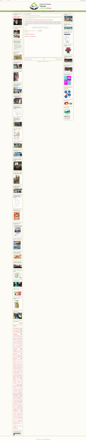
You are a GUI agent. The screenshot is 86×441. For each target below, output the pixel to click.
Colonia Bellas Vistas (18, 346)
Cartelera (15, 342)
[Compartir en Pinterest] (41, 30)
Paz (21, 396)
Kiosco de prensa (16, 368)
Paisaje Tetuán (16, 428)
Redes (17, 402)
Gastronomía (15, 362)
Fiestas (20, 359)
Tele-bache (19, 415)
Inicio (44, 59)
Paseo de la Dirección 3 (18, 395)
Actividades (16, 328)
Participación (15, 392)
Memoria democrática (18, 379)
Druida (14, 352)
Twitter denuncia (17, 419)
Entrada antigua (58, 59)
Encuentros (17, 355)
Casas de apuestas (17, 343)
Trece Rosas (17, 418)
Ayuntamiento (18, 337)
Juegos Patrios (16, 366)
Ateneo (21, 335)
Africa (14, 329)
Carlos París (15, 341)
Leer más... (26, 28)
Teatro (19, 414)
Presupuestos (17, 400)
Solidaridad (16, 410)
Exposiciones (15, 359)
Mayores (19, 375)
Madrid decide (15, 373)
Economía (19, 352)
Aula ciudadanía (18, 336)
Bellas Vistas (17, 339)
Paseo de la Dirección (18, 392)
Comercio (15, 347)
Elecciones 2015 (16, 354)
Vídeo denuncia (17, 422)
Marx (16, 375)
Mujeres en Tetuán (17, 386)
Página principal (16, 11)
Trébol (14, 418)
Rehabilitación (16, 403)
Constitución (19, 347)
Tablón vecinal (16, 412)
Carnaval (19, 341)
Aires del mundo (18, 330)
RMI (14, 405)
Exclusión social (17, 357)
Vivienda (15, 423)
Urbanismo (20, 420)
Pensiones (16, 397)
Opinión (20, 389)
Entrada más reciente (28, 59)
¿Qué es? (15, 327)
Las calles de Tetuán (51, 11)
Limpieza (15, 372)
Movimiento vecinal (17, 383)
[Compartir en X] (39, 30)
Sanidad (14, 408)
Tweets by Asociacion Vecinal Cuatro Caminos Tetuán (32, 15)
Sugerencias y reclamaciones (17, 411)
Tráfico (15, 417)
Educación (15, 353)
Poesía (18, 399)
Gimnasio (19, 362)
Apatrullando (16, 331)
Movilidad (19, 381)
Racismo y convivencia (17, 401)
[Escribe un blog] (38, 30)
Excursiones (16, 358)
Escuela (18, 356)
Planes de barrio (16, 398)
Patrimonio (18, 396)
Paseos (14, 396)
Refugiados (20, 402)
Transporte (19, 417)
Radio (14, 402)
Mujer (18, 385)
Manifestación (20, 373)
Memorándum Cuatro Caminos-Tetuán (25, 11)
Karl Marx (19, 367)
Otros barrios (16, 390)
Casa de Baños (19, 342)
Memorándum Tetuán (18, 377)
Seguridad (18, 408)
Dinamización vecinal (17, 351)
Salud (19, 407)
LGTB (14, 371)
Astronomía (16, 335)
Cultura (15, 349)
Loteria (20, 372)
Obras (20, 388)
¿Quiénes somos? (43, 11)
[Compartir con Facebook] (40, 30)
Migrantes (15, 381)
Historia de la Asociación (36, 11)
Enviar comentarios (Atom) (45, 61)
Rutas (19, 405)
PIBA (20, 397)
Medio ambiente (17, 376)
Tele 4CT (15, 415)
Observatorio (15, 389)
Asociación (16, 334)
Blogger (49, 439)
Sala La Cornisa (16, 406)
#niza (19, 327)
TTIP (21, 418)
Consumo (15, 348)
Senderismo (16, 409)
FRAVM (15, 361)
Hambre (21, 364)
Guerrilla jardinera (16, 364)
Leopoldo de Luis (18, 370)
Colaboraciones (19, 345)
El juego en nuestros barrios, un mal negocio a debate (17, 17)
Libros (18, 371)
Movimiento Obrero (17, 382)
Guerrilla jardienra (17, 363)
